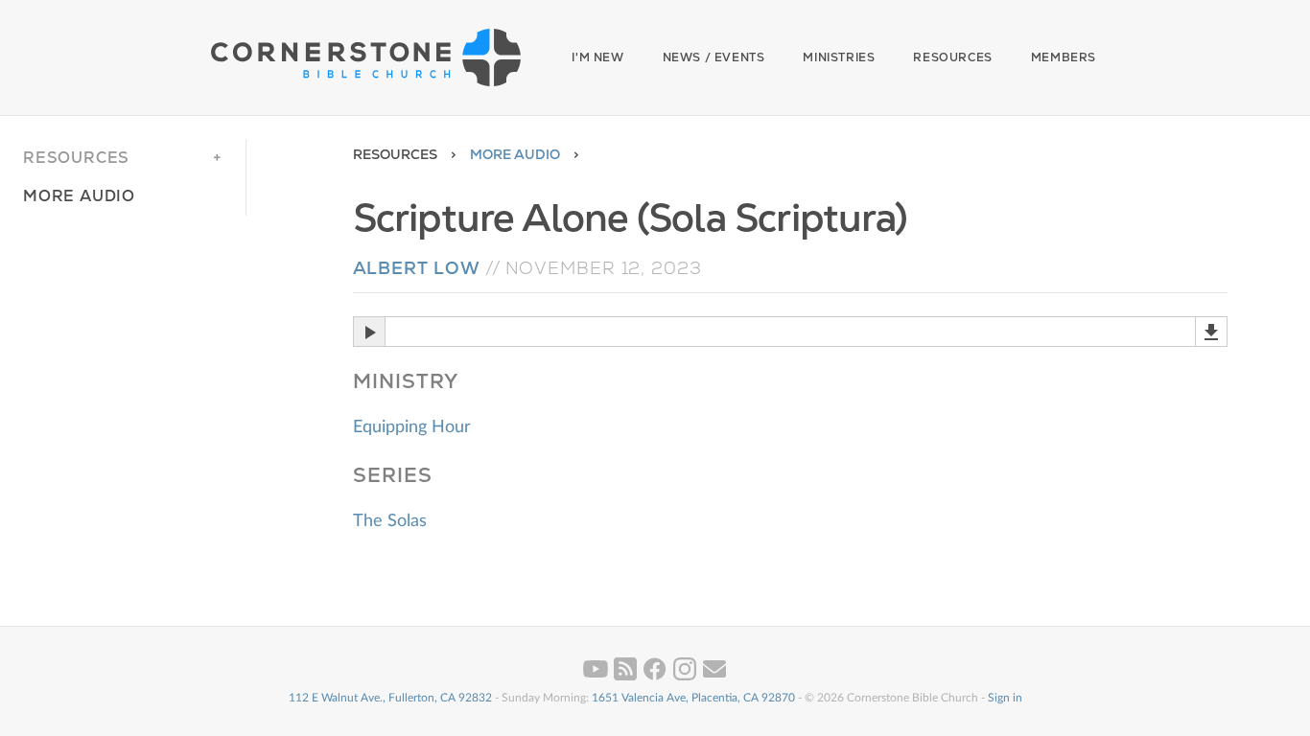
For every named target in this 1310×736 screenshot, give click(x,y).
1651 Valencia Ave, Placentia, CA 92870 (693, 697)
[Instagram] (686, 676)
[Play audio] (369, 331)
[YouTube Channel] (597, 676)
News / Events (714, 57)
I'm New (597, 57)
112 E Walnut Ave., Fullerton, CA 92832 (390, 697)
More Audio (515, 154)
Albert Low (416, 268)
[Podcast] (627, 676)
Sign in (1005, 697)
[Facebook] (656, 676)
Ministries (839, 57)
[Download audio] (1211, 331)
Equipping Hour (412, 427)
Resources (952, 57)
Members (1063, 57)
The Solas (390, 521)
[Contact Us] (714, 676)
